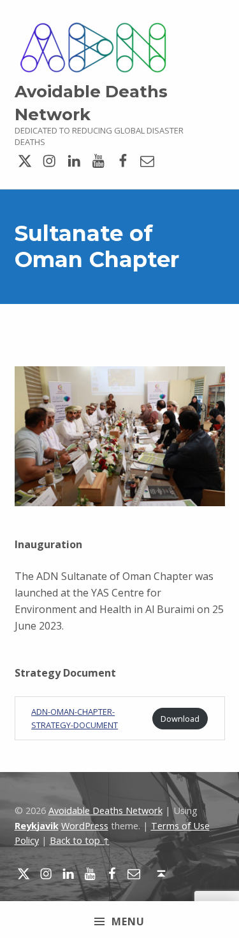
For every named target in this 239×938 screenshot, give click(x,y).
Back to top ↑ (80, 840)
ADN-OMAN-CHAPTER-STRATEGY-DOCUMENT (74, 718)
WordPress (84, 826)
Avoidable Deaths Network (105, 810)
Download (180, 718)
